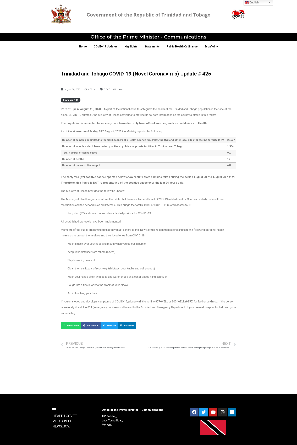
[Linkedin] (232, 412)
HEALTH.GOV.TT (64, 416)
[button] (71, 325)
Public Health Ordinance (182, 46)
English (254, 2)
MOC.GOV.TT (62, 421)
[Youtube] (213, 412)
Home (83, 46)
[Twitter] (203, 412)
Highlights (131, 46)
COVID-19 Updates (106, 46)
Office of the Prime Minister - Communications (148, 37)
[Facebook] (194, 412)
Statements (152, 46)
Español (210, 46)
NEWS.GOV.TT (63, 426)
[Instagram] (222, 412)
